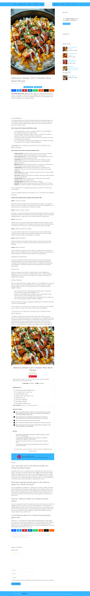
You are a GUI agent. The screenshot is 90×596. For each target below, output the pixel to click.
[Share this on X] (46, 90)
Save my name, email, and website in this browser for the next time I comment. (33, 580)
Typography (53, 594)
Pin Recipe (33, 376)
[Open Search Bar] (73, 4)
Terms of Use (47, 594)
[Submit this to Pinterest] (24, 90)
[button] (76, 4)
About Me (58, 594)
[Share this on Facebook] (13, 90)
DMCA (34, 594)
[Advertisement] (32, 109)
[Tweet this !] (19, 90)
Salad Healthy (21, 4)
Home (14, 4)
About (62, 4)
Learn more (66, 23)
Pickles (29, 4)
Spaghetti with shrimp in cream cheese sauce (21, 537)
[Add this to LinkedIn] (30, 90)
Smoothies (56, 4)
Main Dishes (48, 4)
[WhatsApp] (35, 90)
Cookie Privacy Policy (40, 594)
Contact (68, 4)
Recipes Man (24, 593)
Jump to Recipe (28, 87)
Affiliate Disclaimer (69, 594)
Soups (41, 4)
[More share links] (51, 90)
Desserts (36, 4)
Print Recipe (38, 87)
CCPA (31, 594)
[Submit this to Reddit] (40, 90)
